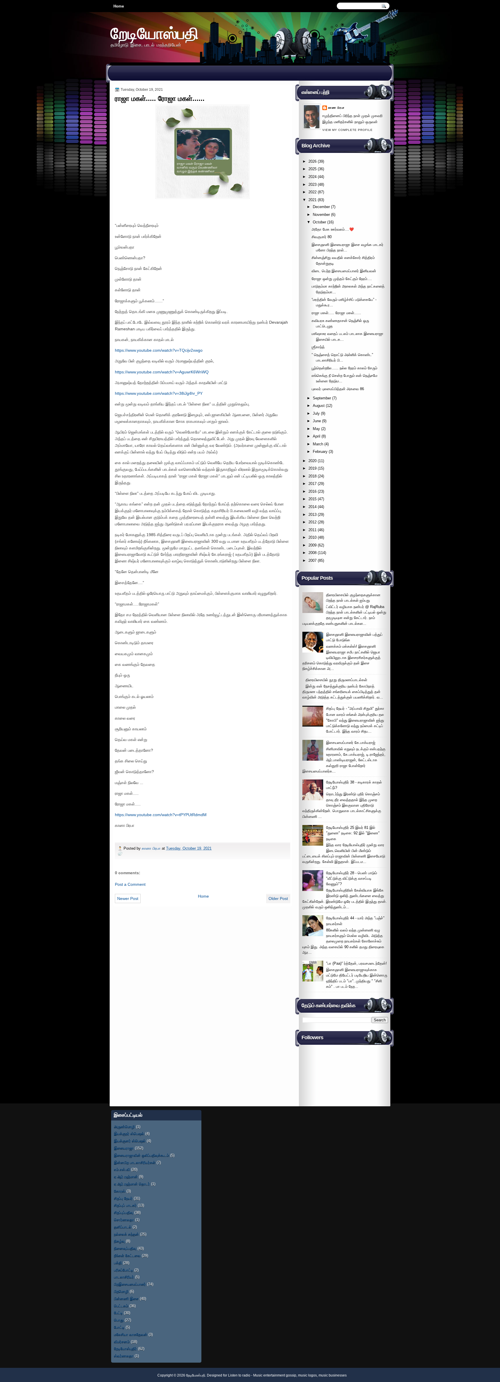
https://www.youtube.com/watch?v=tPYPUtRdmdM (161, 814)
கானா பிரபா (152, 848)
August (319, 405)
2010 (312, 537)
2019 (312, 468)
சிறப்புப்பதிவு (123, 1212)
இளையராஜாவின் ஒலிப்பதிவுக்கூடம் (141, 1155)
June (317, 421)
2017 (312, 483)
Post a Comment (130, 884)
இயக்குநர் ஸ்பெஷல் (129, 1133)
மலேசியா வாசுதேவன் (130, 1334)
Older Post (278, 898)
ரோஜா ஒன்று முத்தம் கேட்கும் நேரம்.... (342, 279)
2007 (312, 560)
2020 (312, 461)
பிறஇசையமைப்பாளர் (130, 1284)
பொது (119, 1320)
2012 (312, 522)
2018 (312, 476)
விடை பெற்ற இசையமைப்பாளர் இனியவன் (344, 271)
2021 (312, 200)
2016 (312, 491)
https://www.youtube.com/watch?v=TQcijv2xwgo (159, 350)
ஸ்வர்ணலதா (123, 1356)
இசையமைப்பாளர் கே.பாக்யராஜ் (350, 742)
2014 (312, 507)
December (321, 207)
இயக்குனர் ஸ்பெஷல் (130, 1141)
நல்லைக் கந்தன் (126, 1234)
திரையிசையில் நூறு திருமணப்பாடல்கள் (336, 680)
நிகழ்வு (119, 1241)
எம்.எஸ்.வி (122, 1169)
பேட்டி (118, 1313)
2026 (312, 161)
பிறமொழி (121, 1291)
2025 (312, 169)
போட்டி (119, 1327)
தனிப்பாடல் (122, 1227)
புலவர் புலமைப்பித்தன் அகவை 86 (338, 389)
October (319, 222)
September (322, 398)
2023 (312, 184)
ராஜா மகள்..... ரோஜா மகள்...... (336, 313)
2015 (312, 499)
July (316, 413)
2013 (312, 514)
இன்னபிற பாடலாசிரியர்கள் (134, 1162)
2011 (312, 530)
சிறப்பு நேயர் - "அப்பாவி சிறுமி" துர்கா (355, 708)
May (316, 429)
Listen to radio (239, 1375)
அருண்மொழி (124, 1127)
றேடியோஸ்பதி (154, 33)
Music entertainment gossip (274, 1375)
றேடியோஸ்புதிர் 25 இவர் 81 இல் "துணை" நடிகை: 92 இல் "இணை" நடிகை (353, 833)
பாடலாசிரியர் (124, 1277)
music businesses (333, 1375)
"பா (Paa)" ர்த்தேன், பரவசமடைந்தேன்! (356, 963)
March (318, 444)
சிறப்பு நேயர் (123, 1198)
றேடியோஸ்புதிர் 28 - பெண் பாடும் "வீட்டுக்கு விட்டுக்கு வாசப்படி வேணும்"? (351, 878)
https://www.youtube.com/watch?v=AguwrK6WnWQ (162, 372)
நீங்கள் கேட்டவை (127, 1255)
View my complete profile (347, 129)
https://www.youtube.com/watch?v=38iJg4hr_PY (159, 393)
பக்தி (118, 1263)
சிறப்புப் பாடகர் (125, 1205)
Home (118, 6)
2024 (312, 177)
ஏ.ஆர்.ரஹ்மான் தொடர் (132, 1184)
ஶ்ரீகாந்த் (318, 347)
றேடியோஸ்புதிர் (125, 1348)
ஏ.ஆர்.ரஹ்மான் (126, 1176)
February (320, 451)
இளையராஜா (124, 1148)
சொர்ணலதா (124, 1220)
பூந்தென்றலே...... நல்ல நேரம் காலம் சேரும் (344, 368)
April (316, 436)
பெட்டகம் (121, 1306)
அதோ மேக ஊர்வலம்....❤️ (333, 229)
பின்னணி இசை (126, 1298)
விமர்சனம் (122, 1342)
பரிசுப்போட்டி (123, 1270)
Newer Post (127, 898)
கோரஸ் (119, 1191)
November (321, 214)
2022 (312, 192)
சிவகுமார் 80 (322, 237)
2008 (312, 553)
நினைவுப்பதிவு (125, 1248)
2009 (312, 545)
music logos (307, 1375)
